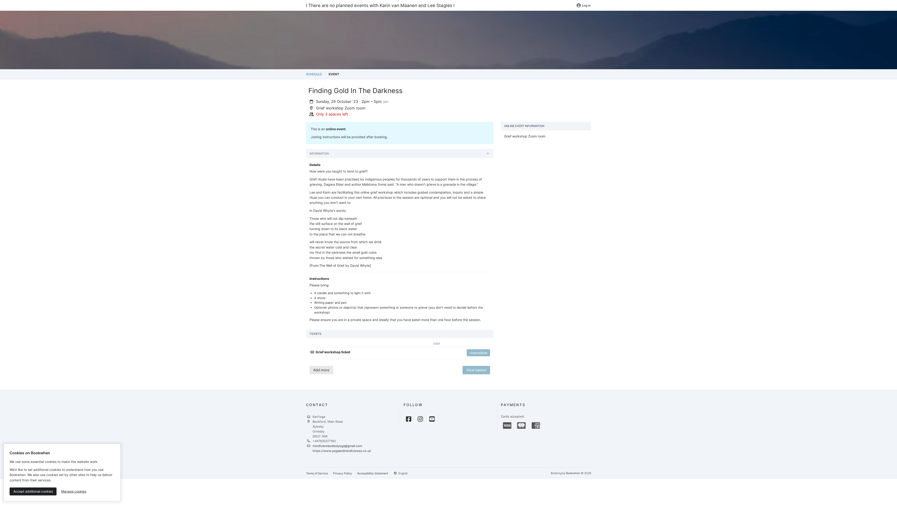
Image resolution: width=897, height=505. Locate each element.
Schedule (314, 74)
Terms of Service (317, 473)
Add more (321, 370)
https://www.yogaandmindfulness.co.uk (342, 451)
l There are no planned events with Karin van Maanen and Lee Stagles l (380, 5)
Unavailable (478, 353)
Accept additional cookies (33, 491)
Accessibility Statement (372, 473)
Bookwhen (573, 473)
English (403, 473)
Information (319, 153)
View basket (476, 370)
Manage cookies (73, 491)
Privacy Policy (342, 473)
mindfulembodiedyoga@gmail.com (337, 446)
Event (334, 74)
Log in (586, 5)
